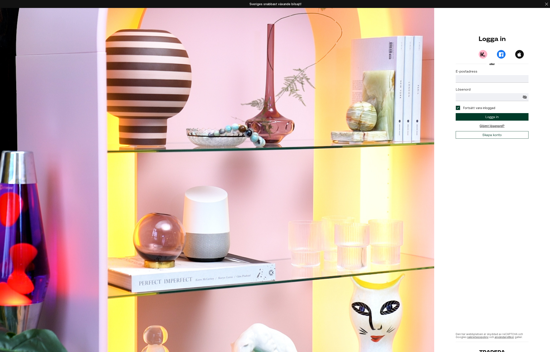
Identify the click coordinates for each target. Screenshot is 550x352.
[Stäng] (546, 4)
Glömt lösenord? (492, 126)
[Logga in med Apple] (519, 54)
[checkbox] (475, 108)
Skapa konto (492, 135)
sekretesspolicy (478, 337)
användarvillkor (504, 337)
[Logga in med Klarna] (483, 54)
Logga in (492, 117)
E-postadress (466, 71)
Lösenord (463, 89)
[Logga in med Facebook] (501, 54)
